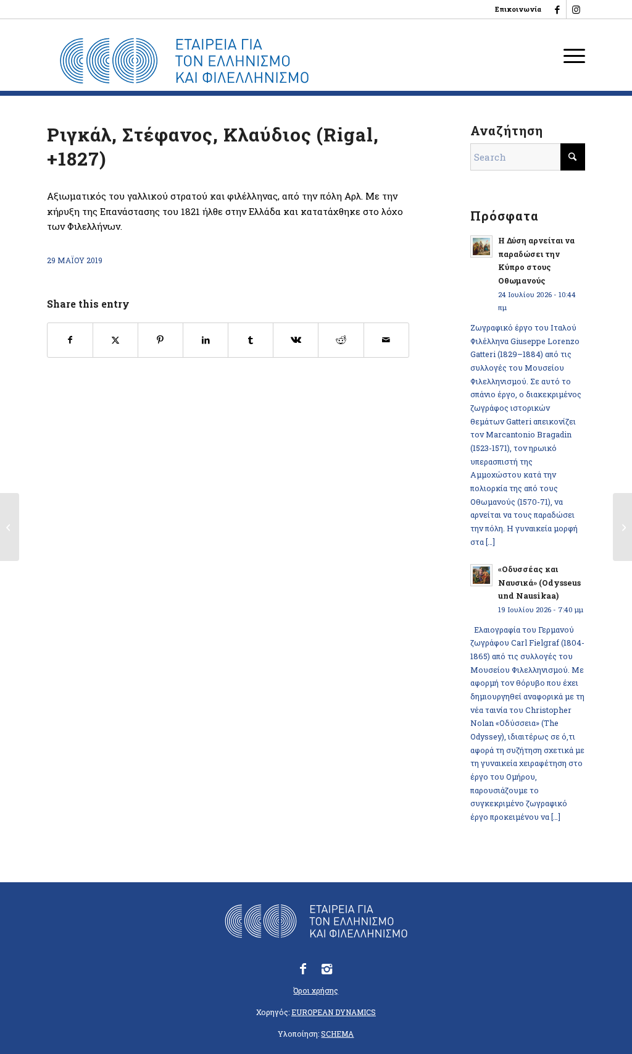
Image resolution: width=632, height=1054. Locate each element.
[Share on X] (115, 340)
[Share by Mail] (386, 340)
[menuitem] (515, 9)
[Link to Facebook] (557, 9)
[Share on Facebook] (70, 340)
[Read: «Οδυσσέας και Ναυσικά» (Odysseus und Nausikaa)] (481, 575)
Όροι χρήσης (315, 990)
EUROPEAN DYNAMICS (333, 1012)
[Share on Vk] (295, 340)
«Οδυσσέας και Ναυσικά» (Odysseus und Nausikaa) (539, 582)
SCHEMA (337, 1034)
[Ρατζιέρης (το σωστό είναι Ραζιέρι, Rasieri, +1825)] (9, 527)
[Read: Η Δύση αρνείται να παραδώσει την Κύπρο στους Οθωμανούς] (481, 246)
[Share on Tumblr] (250, 340)
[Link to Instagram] (576, 9)
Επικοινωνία (518, 9)
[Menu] (570, 55)
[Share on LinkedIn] (205, 340)
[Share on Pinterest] (160, 340)
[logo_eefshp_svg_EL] (184, 61)
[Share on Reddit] (340, 340)
